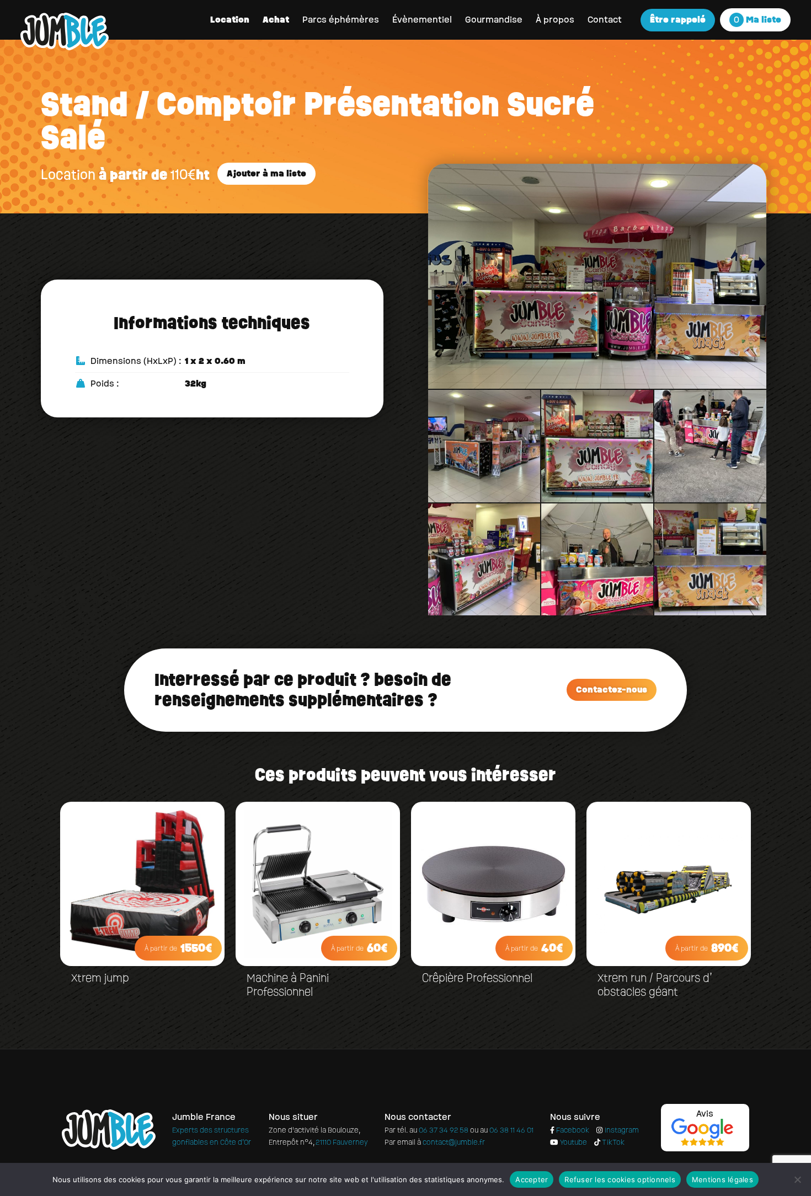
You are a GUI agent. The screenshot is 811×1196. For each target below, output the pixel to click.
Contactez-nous (611, 689)
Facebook (571, 1130)
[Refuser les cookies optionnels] (797, 1179)
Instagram (620, 1130)
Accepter (531, 1179)
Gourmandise (493, 19)
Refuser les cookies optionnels (619, 1179)
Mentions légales (722, 1179)
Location (229, 19)
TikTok (612, 1142)
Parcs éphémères (340, 19)
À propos (555, 19)
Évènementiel (422, 19)
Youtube (572, 1142)
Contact (605, 19)
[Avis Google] (702, 1123)
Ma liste (757, 19)
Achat (276, 19)
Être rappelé (678, 19)
